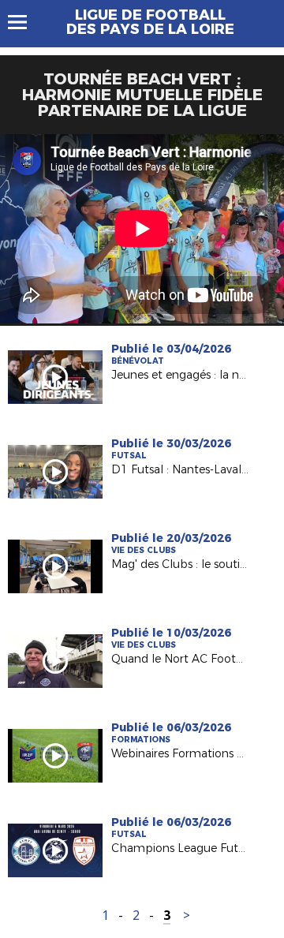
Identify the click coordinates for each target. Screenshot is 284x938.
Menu (25, 22)
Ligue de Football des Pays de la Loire (150, 22)
